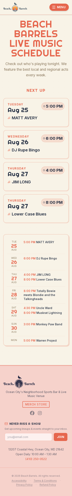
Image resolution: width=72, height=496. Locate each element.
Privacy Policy (24, 484)
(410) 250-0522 (36, 459)
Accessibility (19, 480)
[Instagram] (40, 413)
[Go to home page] (15, 7)
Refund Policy (48, 484)
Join (60, 437)
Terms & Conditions (45, 480)
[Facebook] (32, 413)
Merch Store (36, 404)
